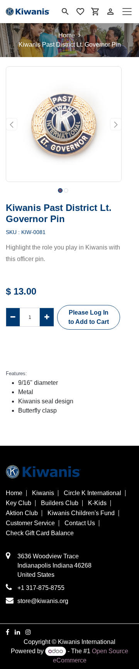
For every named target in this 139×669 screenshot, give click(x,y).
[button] (11, 124)
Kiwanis (43, 493)
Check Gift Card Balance (40, 533)
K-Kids (97, 503)
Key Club (18, 503)
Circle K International (92, 493)
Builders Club (59, 503)
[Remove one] (13, 317)
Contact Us (79, 523)
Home (66, 35)
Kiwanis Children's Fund (81, 513)
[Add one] (46, 317)
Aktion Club (22, 513)
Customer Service (30, 523)
